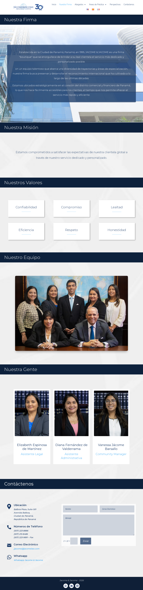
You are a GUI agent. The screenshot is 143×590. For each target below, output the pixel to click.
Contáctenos (129, 4)
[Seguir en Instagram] (77, 586)
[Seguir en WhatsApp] (65, 586)
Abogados (79, 4)
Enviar (86, 541)
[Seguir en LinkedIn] (71, 586)
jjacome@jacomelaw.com (26, 548)
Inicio (54, 4)
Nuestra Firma (65, 4)
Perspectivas (115, 4)
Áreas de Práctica (96, 4)
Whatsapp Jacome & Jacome (28, 560)
